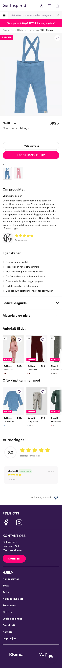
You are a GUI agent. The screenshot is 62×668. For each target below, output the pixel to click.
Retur (6, 592)
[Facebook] (6, 522)
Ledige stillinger (12, 618)
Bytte (6, 585)
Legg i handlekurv (31, 155)
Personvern (9, 605)
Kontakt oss (14, 558)
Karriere (8, 631)
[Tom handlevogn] (57, 5)
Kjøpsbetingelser (13, 598)
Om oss (7, 612)
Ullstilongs (47, 30)
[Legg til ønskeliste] (57, 38)
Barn (5, 30)
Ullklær (20, 30)
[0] (49, 5)
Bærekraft (9, 625)
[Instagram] (19, 522)
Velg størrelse (31, 146)
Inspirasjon (9, 638)
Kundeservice (11, 579)
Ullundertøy (33, 30)
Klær (12, 30)
